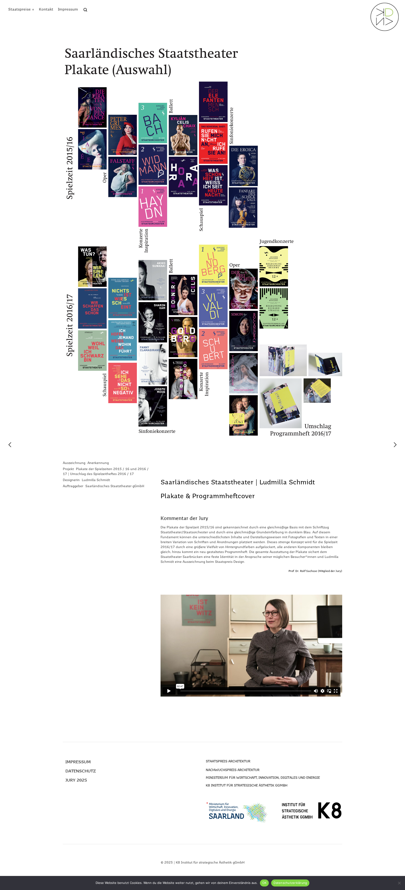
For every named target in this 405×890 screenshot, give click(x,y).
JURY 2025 (76, 780)
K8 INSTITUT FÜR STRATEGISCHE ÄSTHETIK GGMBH (246, 785)
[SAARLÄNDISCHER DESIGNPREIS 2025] (385, 17)
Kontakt (46, 9)
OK (264, 883)
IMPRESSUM (78, 762)
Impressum (68, 9)
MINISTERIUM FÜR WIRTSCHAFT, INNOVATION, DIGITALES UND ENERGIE (263, 777)
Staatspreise (19, 9)
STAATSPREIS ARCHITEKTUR (228, 761)
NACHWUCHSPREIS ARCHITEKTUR (232, 770)
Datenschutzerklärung (290, 883)
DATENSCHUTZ (80, 771)
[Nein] (399, 883)
